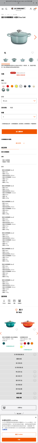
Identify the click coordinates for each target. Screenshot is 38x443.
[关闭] (36, 417)
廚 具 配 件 (19, 376)
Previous (4, 3)
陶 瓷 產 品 (19, 372)
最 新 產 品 (19, 380)
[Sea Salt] (3, 90)
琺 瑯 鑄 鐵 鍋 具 (19, 354)
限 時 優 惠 (19, 389)
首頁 (2, 14)
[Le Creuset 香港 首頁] (18, 9)
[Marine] (29, 86)
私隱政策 (4, 429)
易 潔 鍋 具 (19, 363)
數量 (2, 112)
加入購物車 (19, 131)
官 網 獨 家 (19, 384)
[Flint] (25, 86)
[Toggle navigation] (2, 9)
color (8, 14)
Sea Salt (15, 14)
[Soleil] (16, 86)
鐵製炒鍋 (19, 359)
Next (33, 3)
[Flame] (12, 86)
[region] (19, 429)
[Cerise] (8, 86)
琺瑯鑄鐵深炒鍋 (24, 337)
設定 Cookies (19, 434)
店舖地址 (20, 407)
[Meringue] (34, 86)
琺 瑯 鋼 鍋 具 (19, 367)
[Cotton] (21, 86)
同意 (19, 439)
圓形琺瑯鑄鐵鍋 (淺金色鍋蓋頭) (10, 337)
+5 (24, 346)
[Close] (36, 3)
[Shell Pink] (3, 86)
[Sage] (8, 90)
